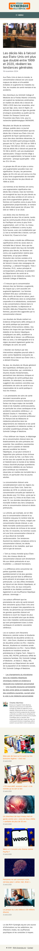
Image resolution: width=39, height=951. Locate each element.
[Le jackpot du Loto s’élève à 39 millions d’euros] (19, 905)
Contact (30, 948)
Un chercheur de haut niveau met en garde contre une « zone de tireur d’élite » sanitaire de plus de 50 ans (19, 818)
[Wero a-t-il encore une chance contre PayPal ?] (19, 845)
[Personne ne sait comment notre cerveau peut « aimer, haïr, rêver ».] (19, 875)
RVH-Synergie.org (19, 948)
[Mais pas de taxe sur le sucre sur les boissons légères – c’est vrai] (19, 752)
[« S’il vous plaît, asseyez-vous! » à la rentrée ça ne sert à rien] (19, 782)
